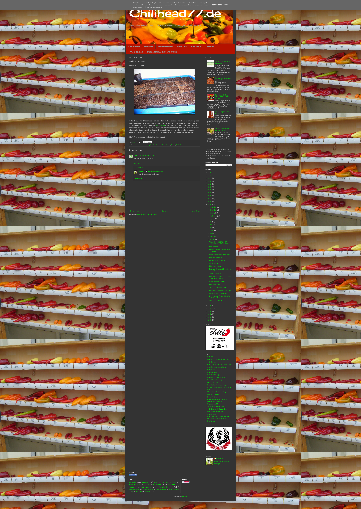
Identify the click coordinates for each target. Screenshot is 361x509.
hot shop (139, 491)
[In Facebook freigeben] (149, 142)
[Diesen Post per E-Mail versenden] (143, 142)
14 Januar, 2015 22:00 (147, 155)
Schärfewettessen (148, 489)
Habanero (157, 484)
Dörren (174, 482)
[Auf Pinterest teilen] (151, 142)
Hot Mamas (211, 421)
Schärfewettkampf (161, 489)
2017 (210, 199)
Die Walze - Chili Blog (214, 380)
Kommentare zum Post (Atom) (147, 214)
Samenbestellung (134, 489)
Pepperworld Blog (213, 404)
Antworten (137, 163)
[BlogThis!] (145, 142)
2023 (210, 181)
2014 (210, 305)
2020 (210, 190)
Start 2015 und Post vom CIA (219, 287)
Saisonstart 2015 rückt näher (218, 293)
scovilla (148, 491)
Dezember (213, 207)
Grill (147, 484)
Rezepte (148, 46)
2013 (210, 308)
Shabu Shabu (180, 145)
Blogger (184, 496)
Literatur (196, 46)
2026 (210, 172)
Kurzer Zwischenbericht (217, 260)
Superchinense (174, 489)
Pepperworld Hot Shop (215, 411)
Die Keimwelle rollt (215, 266)
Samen (173, 145)
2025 (210, 175)
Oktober (212, 213)
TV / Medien (136, 51)
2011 (209, 314)
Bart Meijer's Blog (213, 375)
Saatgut (168, 145)
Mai (211, 228)
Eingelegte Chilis (135, 484)
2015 (210, 204)
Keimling (152, 145)
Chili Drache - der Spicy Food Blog (219, 364)
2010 (210, 317)
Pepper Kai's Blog (213, 394)
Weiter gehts (213, 263)
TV (133, 491)
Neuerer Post (134, 211)
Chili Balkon (211, 362)
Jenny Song (160, 125)
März (211, 233)
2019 (210, 193)
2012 (210, 311)
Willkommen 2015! (215, 301)
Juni (211, 225)
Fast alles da (213, 247)
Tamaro (136, 155)
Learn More (217, 5)
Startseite (134, 46)
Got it (226, 5)
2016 (210, 201)
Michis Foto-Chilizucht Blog (216, 392)
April (211, 230)
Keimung (159, 145)
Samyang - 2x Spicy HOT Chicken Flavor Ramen (222, 96)
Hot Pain (210, 357)
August (212, 219)
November (213, 210)
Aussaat (144, 482)
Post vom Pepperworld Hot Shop (220, 290)
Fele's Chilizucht (212, 382)
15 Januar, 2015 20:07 (155, 171)
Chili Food (164, 482)
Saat (163, 145)
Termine (209, 46)
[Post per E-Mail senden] (140, 142)
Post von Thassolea (216, 257)
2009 (210, 320)
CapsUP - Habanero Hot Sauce (219, 254)
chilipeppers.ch (212, 372)
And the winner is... (215, 274)
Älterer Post (195, 211)
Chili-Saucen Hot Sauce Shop (217, 409)
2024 (210, 178)
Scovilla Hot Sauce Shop (215, 406)
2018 (210, 196)
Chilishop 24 (211, 414)
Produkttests (165, 46)
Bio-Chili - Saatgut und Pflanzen (218, 359)
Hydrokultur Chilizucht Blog (216, 385)
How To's (182, 46)
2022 (210, 184)
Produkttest (165, 487)
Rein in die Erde (214, 284)
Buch (155, 482)
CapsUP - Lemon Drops (217, 281)
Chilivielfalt (211, 369)
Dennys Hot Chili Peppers (216, 377)
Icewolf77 (142, 171)
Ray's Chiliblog (212, 397)
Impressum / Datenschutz (162, 51)
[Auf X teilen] (147, 142)
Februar (212, 236)
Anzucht (132, 482)
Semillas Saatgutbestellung (216, 367)
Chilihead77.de (175, 13)
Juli (211, 222)
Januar (212, 239)
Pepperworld (146, 487)
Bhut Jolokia (138, 145)
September (213, 216)
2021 (210, 187)
